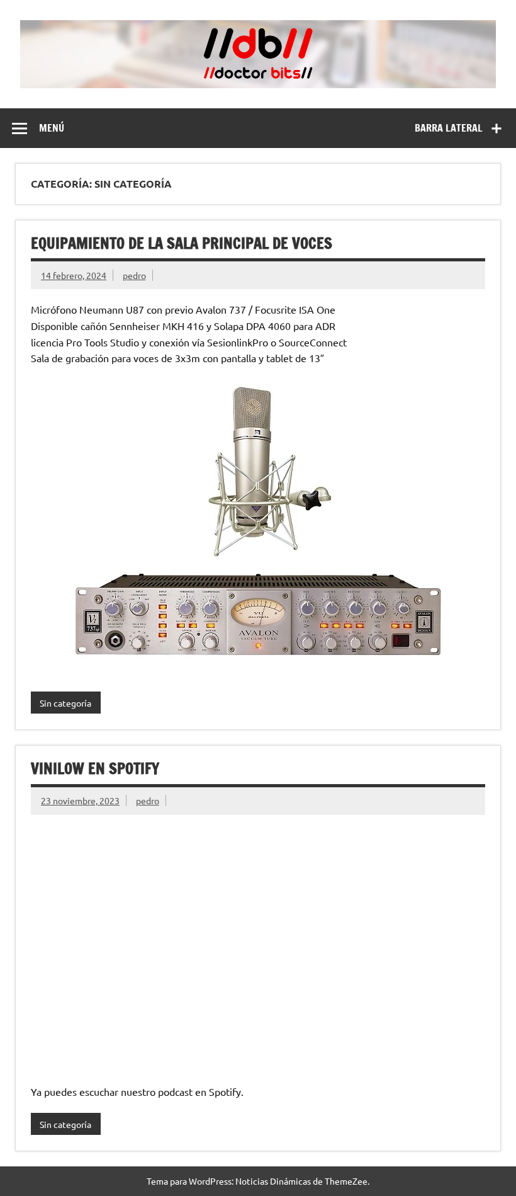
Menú (51, 128)
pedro (134, 275)
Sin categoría (65, 703)
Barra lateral (449, 128)
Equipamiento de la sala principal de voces (181, 243)
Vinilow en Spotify (95, 768)
